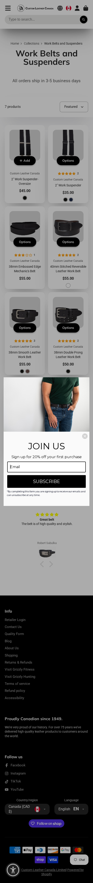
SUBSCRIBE (46, 481)
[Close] (85, 436)
